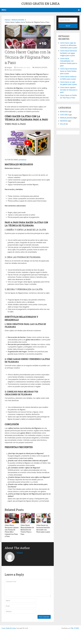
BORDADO (64, 112)
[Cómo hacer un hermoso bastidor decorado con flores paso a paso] (43, 518)
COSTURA (64, 115)
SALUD (62, 124)
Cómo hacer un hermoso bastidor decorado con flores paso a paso (43, 528)
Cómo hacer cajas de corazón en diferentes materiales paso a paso (68, 45)
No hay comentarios (14, 70)
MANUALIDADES (41, 67)
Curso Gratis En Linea (40, 3)
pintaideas (22, 160)
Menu (4, 10)
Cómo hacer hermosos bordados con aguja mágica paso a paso (68, 53)
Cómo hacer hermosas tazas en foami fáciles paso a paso (68, 71)
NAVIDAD (63, 121)
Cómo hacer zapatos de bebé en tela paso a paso (68, 90)
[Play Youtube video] (28, 143)
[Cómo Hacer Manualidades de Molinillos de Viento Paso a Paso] (28, 518)
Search (68, 26)
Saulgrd (9, 67)
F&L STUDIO (75, 628)
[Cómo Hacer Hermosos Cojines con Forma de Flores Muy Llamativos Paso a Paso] (12, 518)
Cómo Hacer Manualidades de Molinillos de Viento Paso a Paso (27, 529)
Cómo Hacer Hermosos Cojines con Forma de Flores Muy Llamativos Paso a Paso (12, 530)
